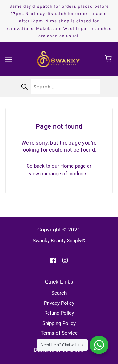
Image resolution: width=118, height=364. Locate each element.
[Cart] (109, 59)
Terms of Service (59, 333)
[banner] (58, 58)
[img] (53, 260)
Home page (73, 166)
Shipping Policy (59, 323)
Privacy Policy (59, 303)
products (78, 174)
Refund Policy (59, 313)
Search (59, 293)
